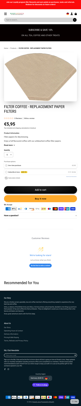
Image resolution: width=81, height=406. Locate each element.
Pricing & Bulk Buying (11, 337)
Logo (17, 13)
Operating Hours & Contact (13, 331)
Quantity (7, 150)
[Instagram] (8, 369)
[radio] (6, 165)
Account (71, 14)
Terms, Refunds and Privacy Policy (16, 341)
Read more (8, 145)
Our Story (7, 327)
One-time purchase (14, 165)
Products (13, 48)
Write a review (29, 118)
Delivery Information (11, 334)
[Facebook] (5, 369)
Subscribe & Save (17, 172)
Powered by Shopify (47, 402)
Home (6, 48)
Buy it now (40, 198)
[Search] (75, 20)
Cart (75, 14)
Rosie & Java (36, 402)
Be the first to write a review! (40, 265)
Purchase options (10, 161)
